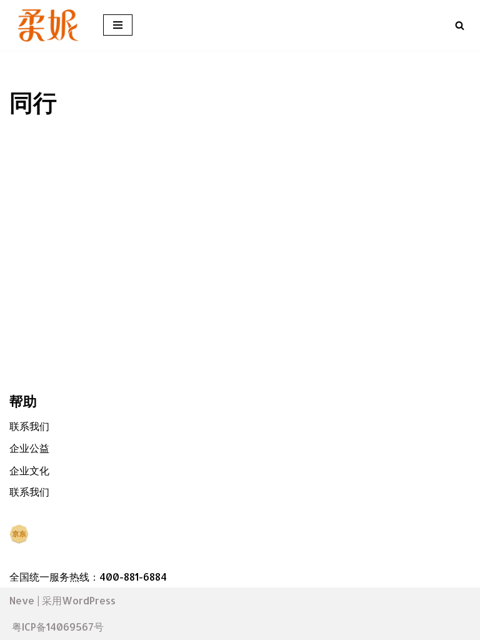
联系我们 (29, 425)
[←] (46, 25)
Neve (21, 600)
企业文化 (29, 470)
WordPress (89, 600)
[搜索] (459, 25)
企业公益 (29, 447)
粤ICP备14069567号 (58, 626)
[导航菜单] (117, 25)
